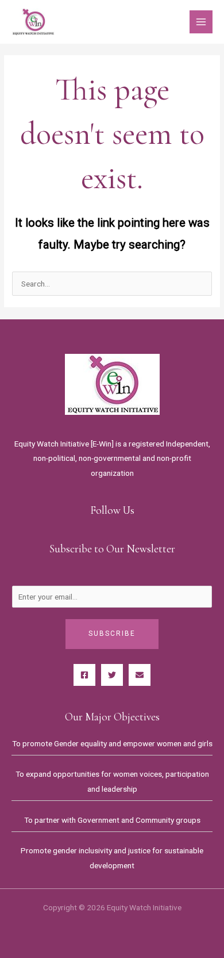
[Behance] (139, 675)
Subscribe (112, 633)
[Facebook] (84, 675)
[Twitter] (112, 675)
